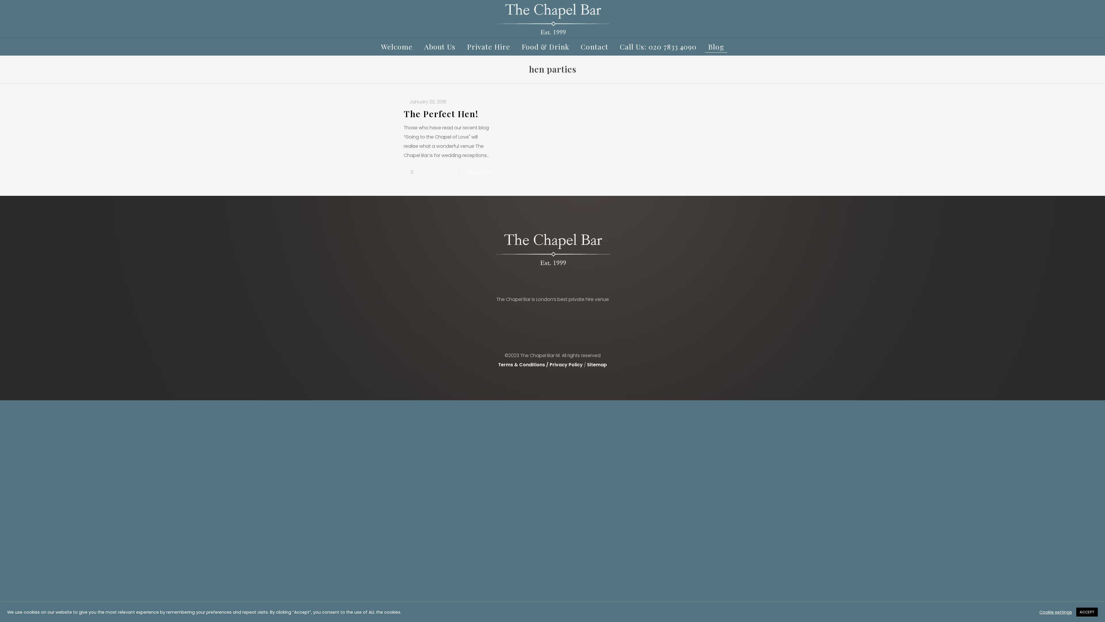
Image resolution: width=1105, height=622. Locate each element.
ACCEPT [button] (1087, 612)
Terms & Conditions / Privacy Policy (540, 364)
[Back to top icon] (552, 346)
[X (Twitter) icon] (552, 378)
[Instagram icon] (559, 378)
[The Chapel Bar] (552, 19)
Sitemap (597, 364)
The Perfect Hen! (441, 114)
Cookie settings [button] (1055, 612)
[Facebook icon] (546, 378)
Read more (480, 172)
